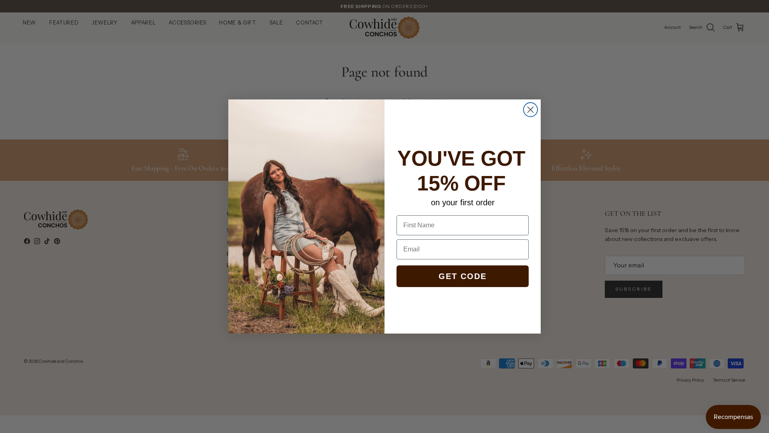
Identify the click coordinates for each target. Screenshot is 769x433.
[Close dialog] (530, 110)
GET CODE (463, 276)
